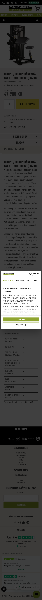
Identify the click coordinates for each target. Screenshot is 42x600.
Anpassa (19, 325)
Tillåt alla (21, 319)
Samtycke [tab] (8, 280)
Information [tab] (22, 280)
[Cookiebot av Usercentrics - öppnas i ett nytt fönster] (29, 274)
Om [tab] (35, 280)
